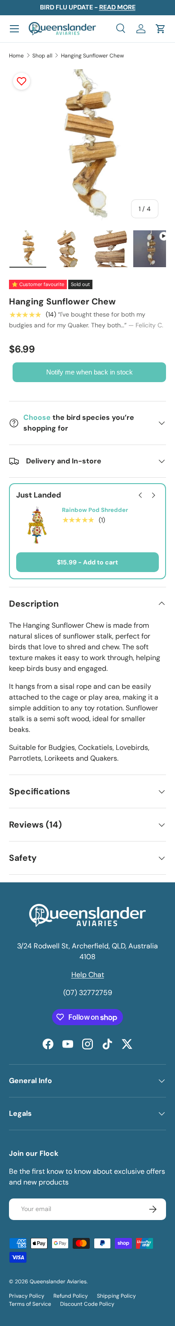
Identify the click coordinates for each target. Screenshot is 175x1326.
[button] (161, 29)
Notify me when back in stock (89, 372)
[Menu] (14, 29)
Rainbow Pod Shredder (95, 510)
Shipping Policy (116, 1296)
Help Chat (87, 974)
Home (16, 55)
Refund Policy (70, 1296)
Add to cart (100, 562)
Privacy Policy (26, 1296)
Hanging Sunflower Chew (92, 55)
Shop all (42, 55)
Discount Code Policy (87, 1304)
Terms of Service (30, 1304)
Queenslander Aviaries (58, 1281)
